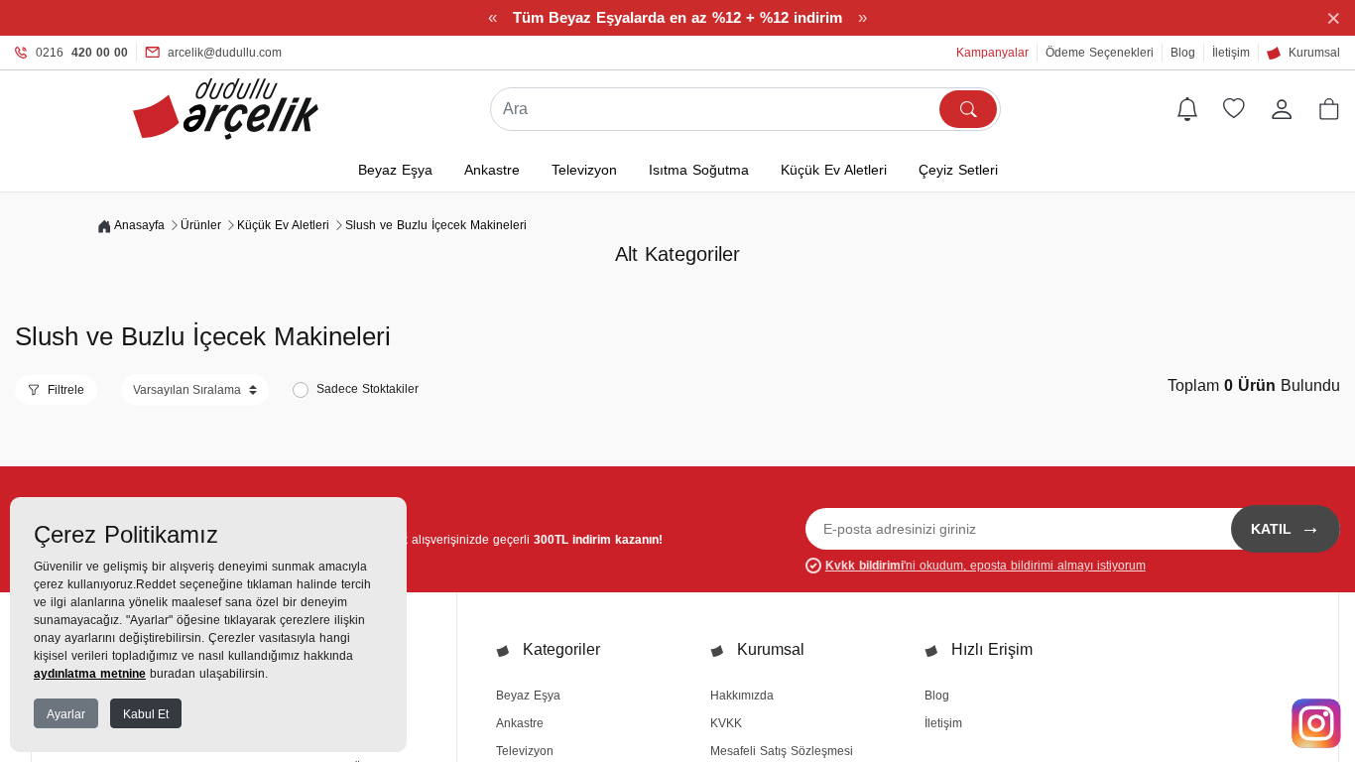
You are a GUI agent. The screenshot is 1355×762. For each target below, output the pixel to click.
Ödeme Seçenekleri (1100, 53)
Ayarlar (66, 714)
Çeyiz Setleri (958, 170)
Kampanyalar (992, 53)
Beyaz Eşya (395, 170)
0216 (82, 53)
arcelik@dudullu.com (225, 53)
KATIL (1285, 527)
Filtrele (66, 390)
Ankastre (492, 170)
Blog (1182, 53)
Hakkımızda (742, 695)
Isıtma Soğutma (699, 170)
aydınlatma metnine (90, 674)
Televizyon (584, 170)
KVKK (726, 723)
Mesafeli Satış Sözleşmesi (781, 751)
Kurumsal (1314, 53)
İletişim (1231, 53)
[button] (1329, 109)
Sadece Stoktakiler (367, 389)
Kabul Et (146, 714)
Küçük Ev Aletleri (834, 170)
